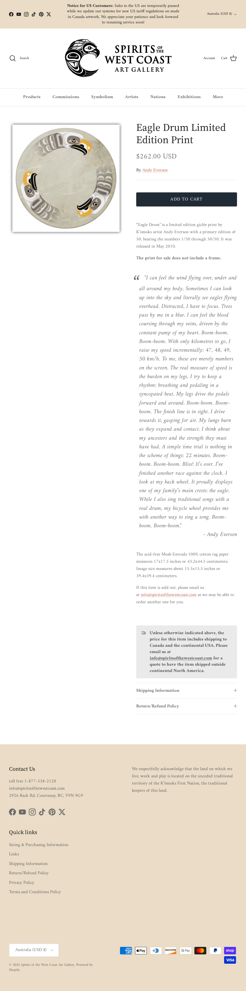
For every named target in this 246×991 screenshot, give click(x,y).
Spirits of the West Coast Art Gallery (47, 965)
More (218, 97)
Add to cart (186, 199)
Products (31, 97)
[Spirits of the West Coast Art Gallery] (123, 58)
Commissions (65, 97)
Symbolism (102, 97)
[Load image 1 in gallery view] (66, 178)
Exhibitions (189, 97)
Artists (131, 97)
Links (14, 854)
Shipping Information (157, 691)
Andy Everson (155, 170)
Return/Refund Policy (157, 706)
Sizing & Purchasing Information (38, 845)
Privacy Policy (21, 883)
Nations (158, 97)
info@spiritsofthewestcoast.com (168, 595)
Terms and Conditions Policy (35, 892)
